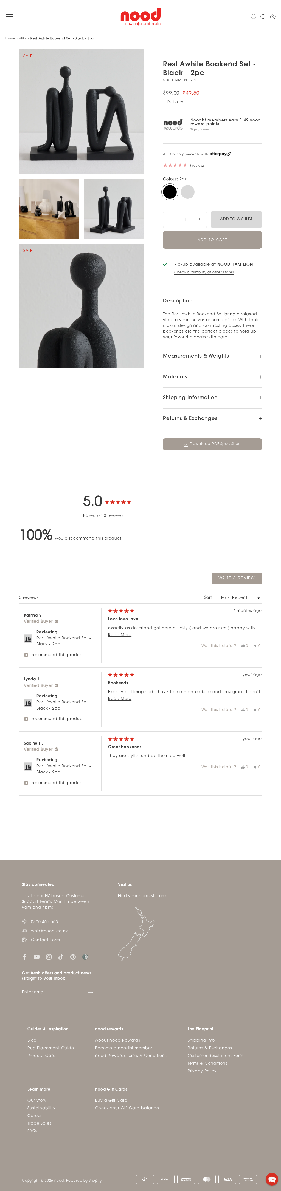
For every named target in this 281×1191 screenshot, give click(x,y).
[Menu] (10, 17)
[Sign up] (90, 992)
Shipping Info (201, 1041)
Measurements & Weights (196, 356)
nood (59, 1181)
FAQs (32, 1131)
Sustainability (41, 1108)
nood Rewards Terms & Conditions (131, 1056)
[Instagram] (49, 957)
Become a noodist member (123, 1048)
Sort (209, 598)
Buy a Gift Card (111, 1101)
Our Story (37, 1101)
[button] (272, 1179)
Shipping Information (190, 398)
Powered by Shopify (84, 1181)
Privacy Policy (202, 1071)
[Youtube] (37, 957)
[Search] (263, 17)
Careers (35, 1116)
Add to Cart (212, 240)
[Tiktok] (61, 957)
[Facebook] (24, 957)
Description (178, 301)
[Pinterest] (73, 957)
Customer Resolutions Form (216, 1056)
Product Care (41, 1056)
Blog (31, 1041)
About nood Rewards (117, 1041)
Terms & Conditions (207, 1064)
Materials (175, 377)
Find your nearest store (142, 896)
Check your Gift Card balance (127, 1108)
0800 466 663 (44, 922)
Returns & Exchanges (190, 418)
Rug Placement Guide (50, 1048)
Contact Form (45, 940)
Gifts (23, 38)
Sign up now (200, 129)
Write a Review (240, 580)
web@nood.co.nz (49, 931)
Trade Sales (39, 1124)
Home (10, 38)
